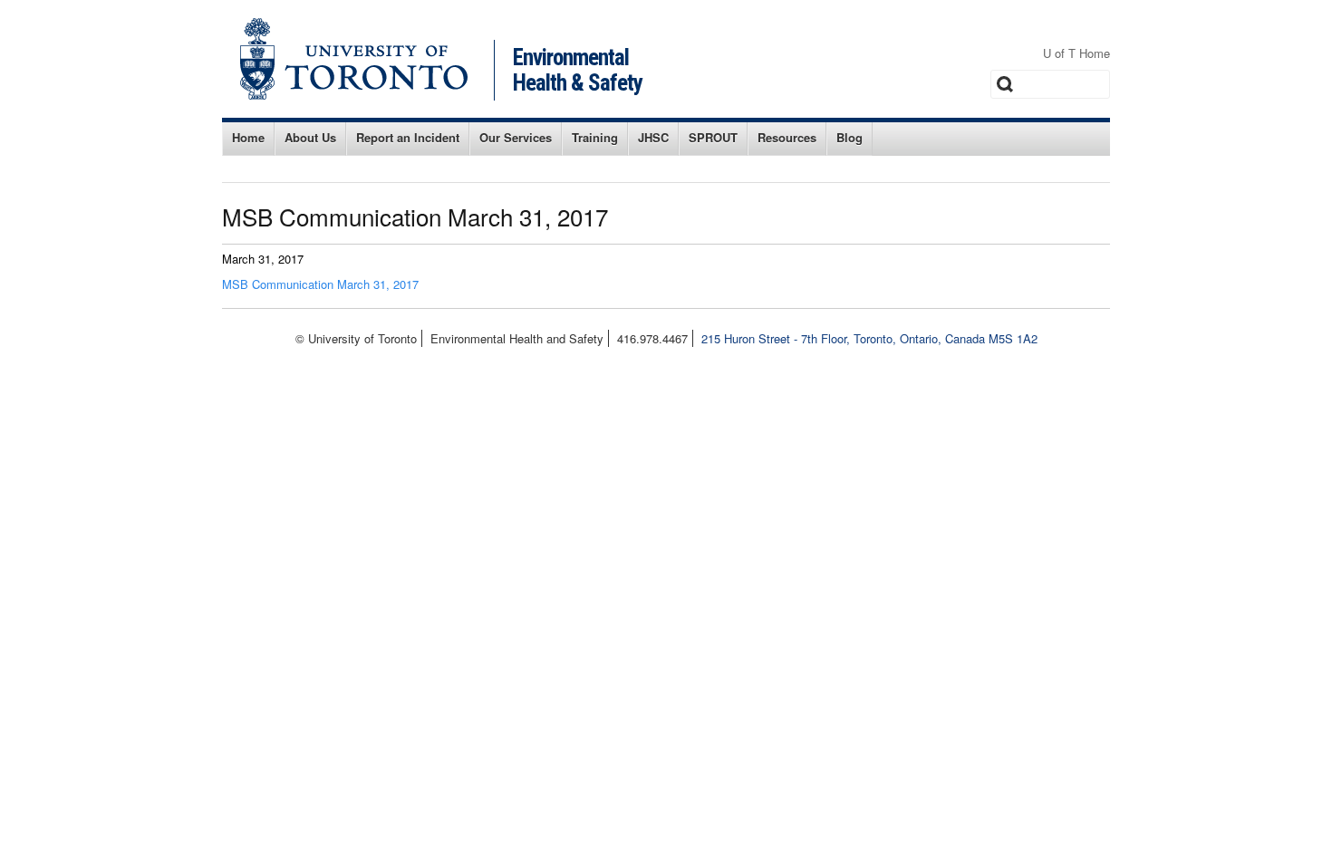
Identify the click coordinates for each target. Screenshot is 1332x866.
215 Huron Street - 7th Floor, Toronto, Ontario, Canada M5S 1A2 (869, 338)
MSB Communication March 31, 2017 (320, 284)
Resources (787, 137)
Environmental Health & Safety (577, 70)
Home (248, 137)
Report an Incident (407, 137)
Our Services (515, 137)
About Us (310, 137)
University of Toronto (354, 59)
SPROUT (713, 137)
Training (595, 137)
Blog (849, 137)
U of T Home (1076, 53)
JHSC (653, 137)
